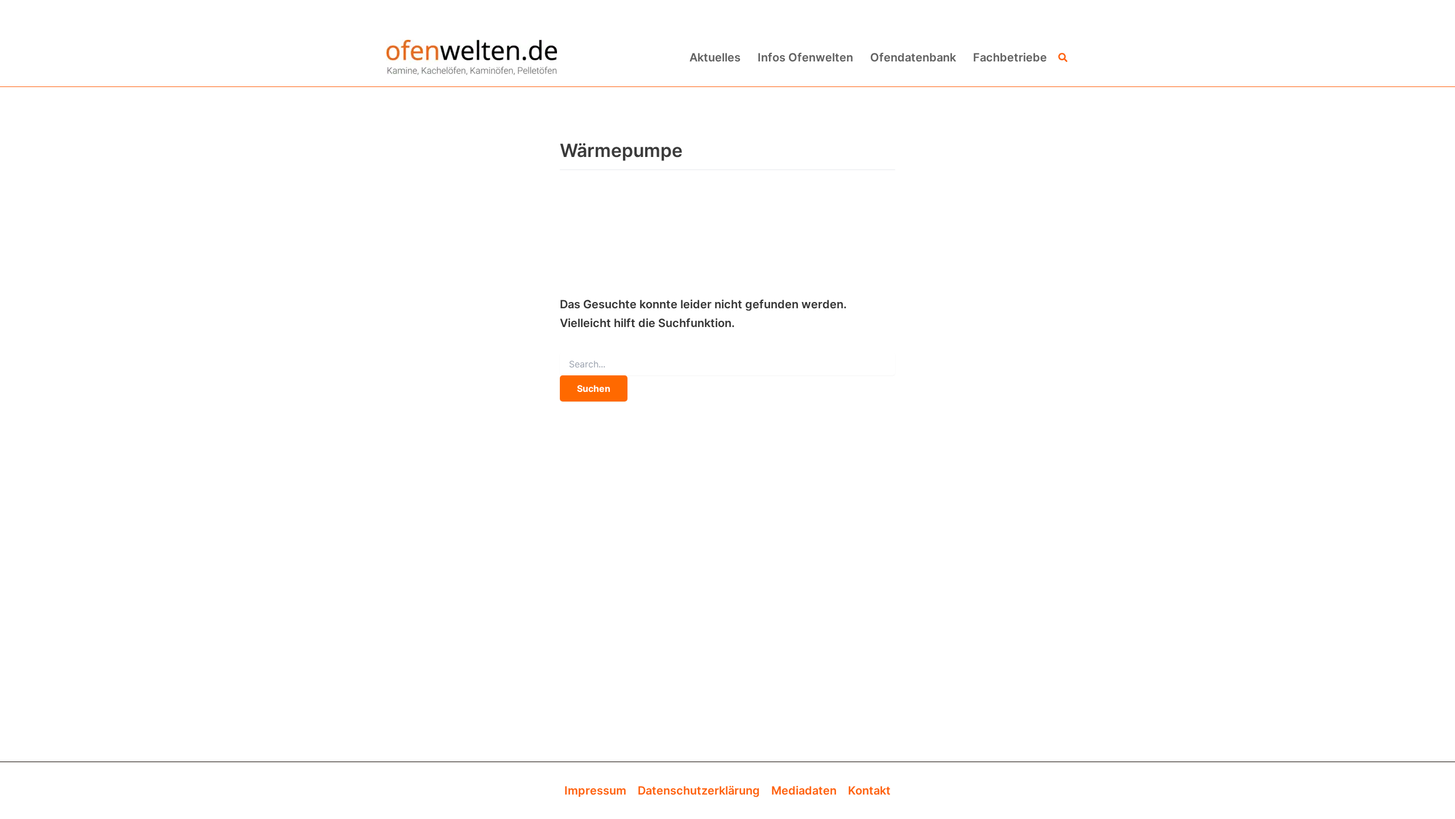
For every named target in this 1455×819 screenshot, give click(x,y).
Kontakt (869, 790)
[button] (1063, 58)
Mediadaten (804, 790)
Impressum (595, 790)
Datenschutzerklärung (699, 790)
